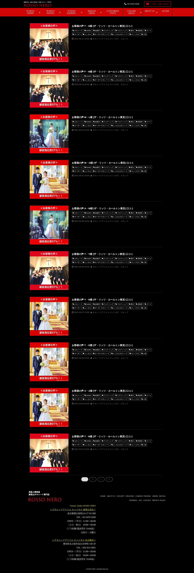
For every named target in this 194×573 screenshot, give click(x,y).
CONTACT (147, 500)
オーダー (77, 34)
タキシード (78, 30)
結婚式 (97, 30)
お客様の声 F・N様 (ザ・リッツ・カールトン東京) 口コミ (102, 71)
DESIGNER (130, 496)
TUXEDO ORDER (30, 12)
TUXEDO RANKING (71, 12)
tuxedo (88, 30)
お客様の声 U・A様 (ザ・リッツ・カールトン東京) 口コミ (102, 391)
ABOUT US (149, 11)
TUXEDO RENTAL (50, 12)
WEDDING (133, 500)
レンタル (88, 34)
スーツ (148, 30)
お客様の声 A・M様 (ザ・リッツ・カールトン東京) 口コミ (103, 208)
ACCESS (165, 11)
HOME (102, 496)
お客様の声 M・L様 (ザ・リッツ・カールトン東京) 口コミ (102, 117)
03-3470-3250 (133, 4)
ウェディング (108, 30)
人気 (144, 34)
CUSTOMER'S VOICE (113, 12)
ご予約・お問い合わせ (159, 4)
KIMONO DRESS (92, 12)
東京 (132, 30)
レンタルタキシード (120, 34)
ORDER (155, 496)
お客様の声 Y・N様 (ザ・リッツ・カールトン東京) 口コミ (102, 299)
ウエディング (122, 30)
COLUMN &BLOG (131, 12)
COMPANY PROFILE (143, 496)
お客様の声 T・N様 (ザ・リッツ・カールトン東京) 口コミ (102, 436)
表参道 (140, 30)
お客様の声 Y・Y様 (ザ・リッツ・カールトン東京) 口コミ (102, 254)
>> (109, 479)
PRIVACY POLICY (159, 500)
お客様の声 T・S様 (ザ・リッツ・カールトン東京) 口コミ (102, 26)
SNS (140, 500)
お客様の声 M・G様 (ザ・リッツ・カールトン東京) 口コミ (103, 163)
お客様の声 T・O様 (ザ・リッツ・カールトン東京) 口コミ (102, 345)
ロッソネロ (135, 34)
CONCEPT (120, 496)
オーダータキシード (102, 34)
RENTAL (162, 496)
